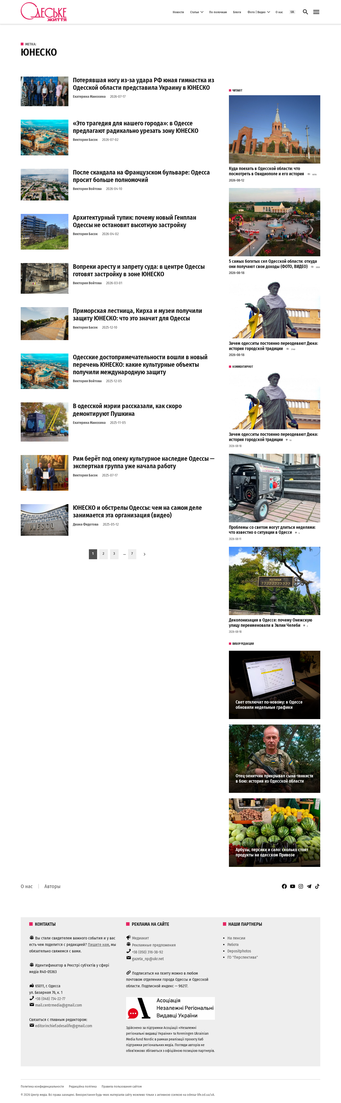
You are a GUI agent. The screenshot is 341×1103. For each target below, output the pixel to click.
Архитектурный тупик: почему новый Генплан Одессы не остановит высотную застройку (134, 221)
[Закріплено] (316, 12)
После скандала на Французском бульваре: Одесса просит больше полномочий (141, 176)
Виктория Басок (85, 140)
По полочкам (218, 12)
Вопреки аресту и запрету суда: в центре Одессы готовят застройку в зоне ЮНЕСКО (139, 270)
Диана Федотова (85, 524)
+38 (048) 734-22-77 (50, 998)
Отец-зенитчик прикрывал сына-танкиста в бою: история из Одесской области (274, 778)
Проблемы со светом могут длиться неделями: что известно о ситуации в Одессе (272, 530)
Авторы (52, 886)
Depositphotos (239, 951)
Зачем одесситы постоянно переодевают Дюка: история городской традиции (273, 346)
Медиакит (140, 938)
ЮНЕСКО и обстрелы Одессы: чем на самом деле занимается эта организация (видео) (137, 511)
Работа (233, 944)
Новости (178, 12)
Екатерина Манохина (89, 96)
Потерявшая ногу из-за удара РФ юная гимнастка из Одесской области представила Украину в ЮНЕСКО (143, 84)
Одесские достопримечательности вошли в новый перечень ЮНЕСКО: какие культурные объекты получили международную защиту (140, 364)
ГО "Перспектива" (242, 957)
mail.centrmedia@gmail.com (58, 1005)
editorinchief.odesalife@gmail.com (63, 1025)
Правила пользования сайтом (122, 1086)
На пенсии (236, 938)
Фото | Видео (257, 12)
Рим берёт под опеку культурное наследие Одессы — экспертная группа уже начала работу (143, 462)
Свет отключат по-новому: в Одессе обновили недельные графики (269, 705)
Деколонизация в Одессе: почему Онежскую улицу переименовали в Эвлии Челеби (270, 623)
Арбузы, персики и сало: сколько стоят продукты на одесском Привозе (272, 852)
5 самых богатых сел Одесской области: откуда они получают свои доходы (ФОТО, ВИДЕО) (273, 264)
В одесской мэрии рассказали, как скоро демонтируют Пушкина (127, 409)
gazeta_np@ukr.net (148, 958)
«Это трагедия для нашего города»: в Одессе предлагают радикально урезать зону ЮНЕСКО (135, 127)
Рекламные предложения (154, 945)
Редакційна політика (83, 1086)
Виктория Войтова (87, 189)
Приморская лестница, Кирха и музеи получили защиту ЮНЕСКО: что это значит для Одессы (137, 314)
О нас (279, 12)
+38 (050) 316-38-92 (147, 952)
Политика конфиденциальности (42, 1086)
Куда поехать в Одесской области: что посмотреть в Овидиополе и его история (266, 171)
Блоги (237, 12)
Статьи (194, 12)
